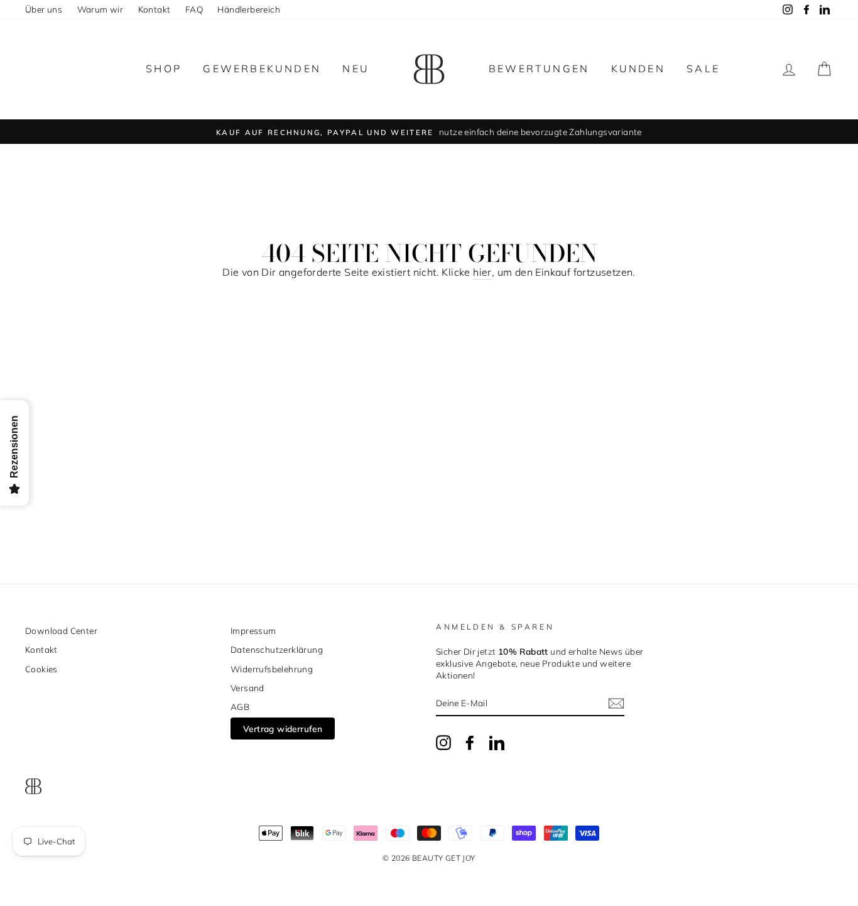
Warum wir (100, 9)
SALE (703, 68)
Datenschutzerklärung (277, 649)
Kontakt (154, 9)
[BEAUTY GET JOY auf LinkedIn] (496, 742)
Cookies (41, 668)
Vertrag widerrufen (282, 728)
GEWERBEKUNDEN (262, 68)
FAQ (194, 9)
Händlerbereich (248, 9)
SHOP (164, 68)
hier (482, 272)
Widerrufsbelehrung (272, 668)
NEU (355, 68)
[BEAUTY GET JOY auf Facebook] (469, 742)
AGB (240, 706)
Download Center (61, 630)
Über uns (43, 9)
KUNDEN (638, 68)
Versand (247, 687)
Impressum (253, 630)
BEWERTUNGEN (539, 68)
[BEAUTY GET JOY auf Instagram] (443, 742)
